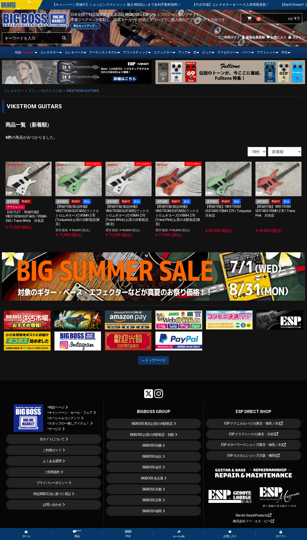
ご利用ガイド (230, 37)
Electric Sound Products (252, 515)
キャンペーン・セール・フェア (70, 412)
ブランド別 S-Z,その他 (45, 91)
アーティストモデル (103, 52)
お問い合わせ (52, 504)
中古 (284, 52)
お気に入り (278, 37)
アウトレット (266, 52)
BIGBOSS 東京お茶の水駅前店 (152, 423)
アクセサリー (226, 52)
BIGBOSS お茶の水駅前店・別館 (152, 435)
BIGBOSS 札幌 (151, 445)
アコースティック (135, 52)
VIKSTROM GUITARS (82, 91)
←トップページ (153, 360)
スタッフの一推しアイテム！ (69, 423)
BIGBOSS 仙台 (151, 456)
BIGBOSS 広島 (151, 500)
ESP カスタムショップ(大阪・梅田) (251, 455)
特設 (24, 52)
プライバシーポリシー (52, 483)
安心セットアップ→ (85, 26)
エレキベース (74, 52)
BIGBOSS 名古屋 (152, 478)
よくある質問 (52, 461)
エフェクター (163, 52)
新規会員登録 (255, 37)
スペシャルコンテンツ (64, 418)
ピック (207, 52)
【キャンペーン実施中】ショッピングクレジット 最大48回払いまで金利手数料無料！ (73, 4)
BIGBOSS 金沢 (151, 467)
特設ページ (56, 407)
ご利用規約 (52, 472)
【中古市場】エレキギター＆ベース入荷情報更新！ (187, 4)
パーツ (246, 52)
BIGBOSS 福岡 (151, 511)
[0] (250, 18)
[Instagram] (158, 394)
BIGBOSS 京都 (151, 489)
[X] (148, 394)
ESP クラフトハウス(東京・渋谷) (252, 434)
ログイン (298, 37)
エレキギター (49, 52)
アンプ (183, 52)
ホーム (26, 536)
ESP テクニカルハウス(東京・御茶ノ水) (251, 423)
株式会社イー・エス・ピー (252, 521)
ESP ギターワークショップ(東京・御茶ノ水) (252, 445)
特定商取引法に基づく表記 (52, 494)
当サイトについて (52, 439)
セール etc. (179, 536)
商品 (77, 536)
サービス (55, 429)
